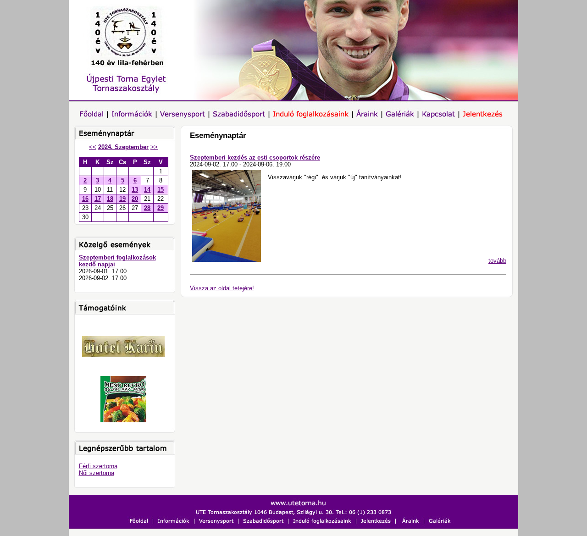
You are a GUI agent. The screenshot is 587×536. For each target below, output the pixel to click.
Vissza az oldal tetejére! (222, 288)
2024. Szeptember (123, 147)
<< (92, 147)
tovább (497, 260)
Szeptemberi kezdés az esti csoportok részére (255, 157)
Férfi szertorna (98, 466)
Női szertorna (96, 473)
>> (154, 147)
